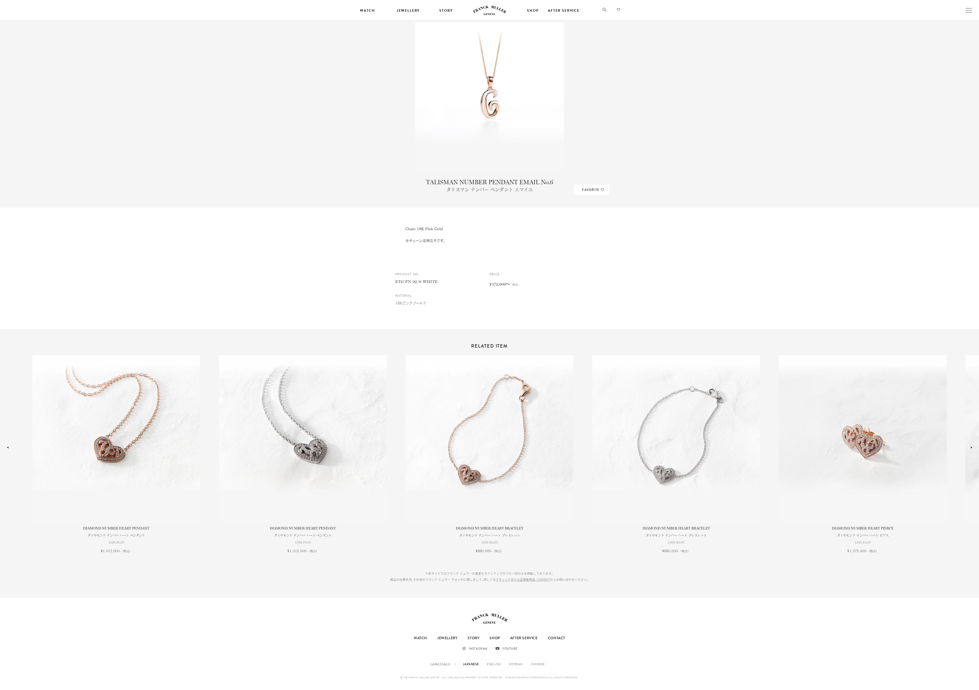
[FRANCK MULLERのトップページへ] (489, 14)
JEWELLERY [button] (408, 10)
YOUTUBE (509, 648)
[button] (604, 10)
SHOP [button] (532, 10)
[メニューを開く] (969, 10)
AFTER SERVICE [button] (563, 10)
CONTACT (543, 579)
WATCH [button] (367, 10)
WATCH (420, 637)
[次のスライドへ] (971, 447)
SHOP (495, 637)
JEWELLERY (447, 637)
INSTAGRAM (478, 648)
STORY (473, 637)
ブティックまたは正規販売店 (515, 579)
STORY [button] (446, 10)
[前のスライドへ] (7, 447)
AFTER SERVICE (524, 637)
